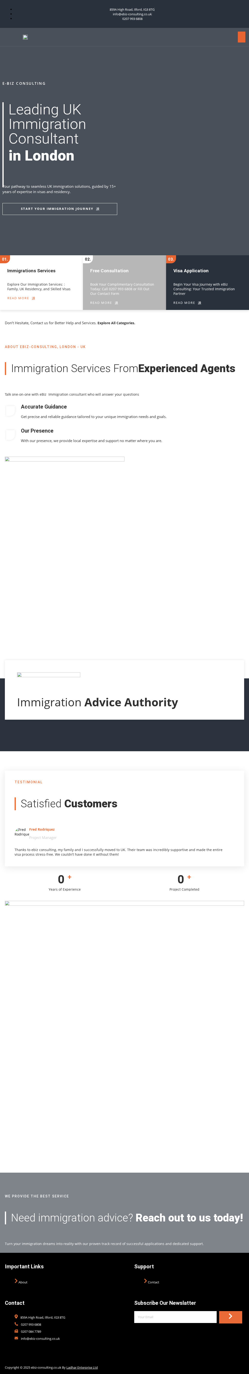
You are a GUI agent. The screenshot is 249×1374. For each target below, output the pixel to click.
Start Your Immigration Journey (57, 208)
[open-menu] (241, 37)
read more (18, 298)
